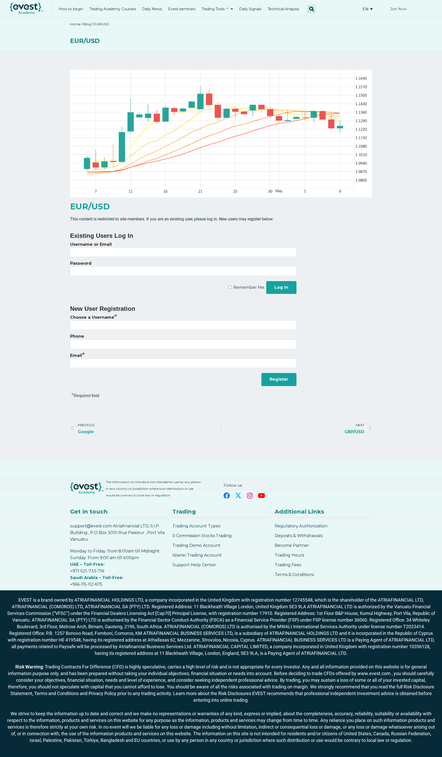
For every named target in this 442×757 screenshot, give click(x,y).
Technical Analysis (283, 9)
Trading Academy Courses (112, 9)
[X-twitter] (238, 495)
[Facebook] (227, 495)
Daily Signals (250, 9)
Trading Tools (213, 9)
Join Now (398, 9)
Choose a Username (93, 317)
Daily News (152, 9)
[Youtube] (261, 495)
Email (77, 355)
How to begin (71, 9)
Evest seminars (181, 9)
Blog (87, 24)
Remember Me (248, 287)
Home (75, 24)
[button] (311, 9)
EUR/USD (85, 41)
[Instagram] (250, 495)
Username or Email (91, 244)
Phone (77, 336)
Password (81, 263)
